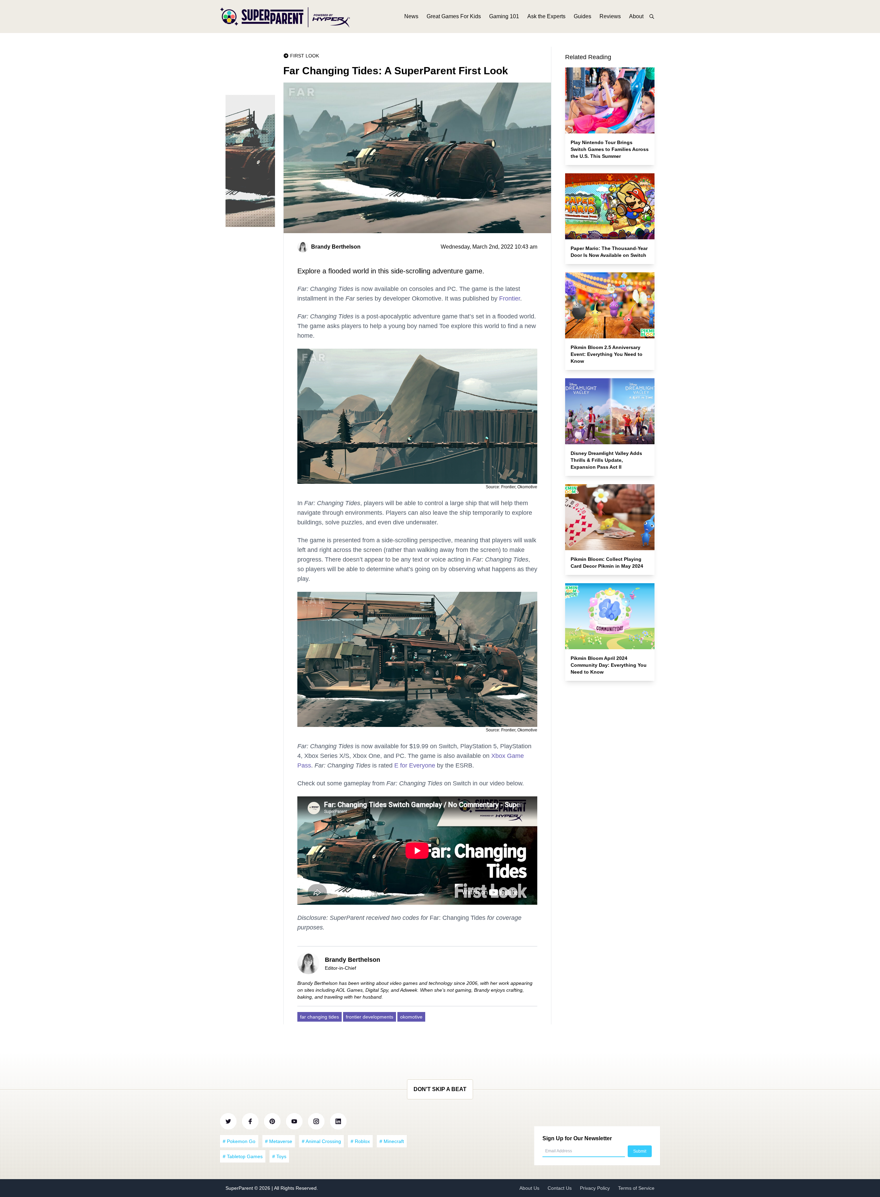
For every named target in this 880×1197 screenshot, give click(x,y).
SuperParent (240, 1188)
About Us (529, 1188)
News (411, 16)
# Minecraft (392, 1141)
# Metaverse (278, 1141)
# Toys (279, 1156)
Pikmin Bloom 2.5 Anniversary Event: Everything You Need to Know (606, 354)
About (636, 16)
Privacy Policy (595, 1188)
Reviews (610, 16)
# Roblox (360, 1141)
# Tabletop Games (243, 1156)
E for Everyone (414, 765)
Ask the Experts (546, 16)
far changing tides (319, 1017)
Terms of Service (636, 1188)
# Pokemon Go (239, 1141)
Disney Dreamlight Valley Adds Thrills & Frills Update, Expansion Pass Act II (606, 460)
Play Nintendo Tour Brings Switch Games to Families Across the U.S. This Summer (610, 149)
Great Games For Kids (454, 16)
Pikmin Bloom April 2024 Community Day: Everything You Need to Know (609, 665)
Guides (582, 16)
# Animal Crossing (321, 1141)
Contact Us (560, 1188)
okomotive (411, 1017)
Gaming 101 (504, 16)
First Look (304, 55)
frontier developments (369, 1017)
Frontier (509, 298)
